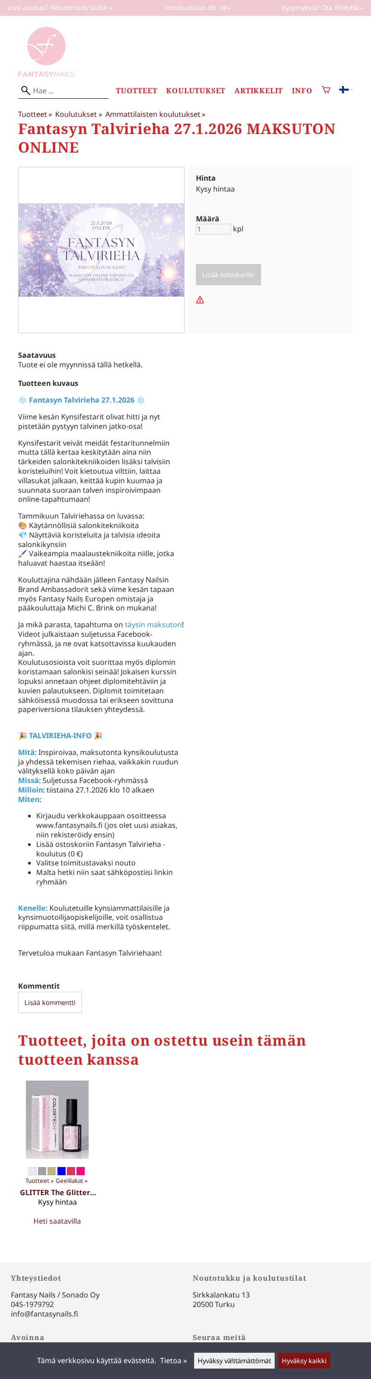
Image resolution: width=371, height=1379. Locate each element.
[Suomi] (346, 91)
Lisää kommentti (50, 1002)
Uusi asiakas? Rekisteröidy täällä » (59, 7)
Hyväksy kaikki (304, 1360)
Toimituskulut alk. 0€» (196, 7)
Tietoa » (173, 1360)
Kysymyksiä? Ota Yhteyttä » (323, 7)
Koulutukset (195, 91)
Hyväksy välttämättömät (234, 1360)
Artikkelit (258, 91)
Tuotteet (136, 91)
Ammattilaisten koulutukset (155, 114)
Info (302, 91)
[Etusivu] (46, 74)
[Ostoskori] (326, 91)
